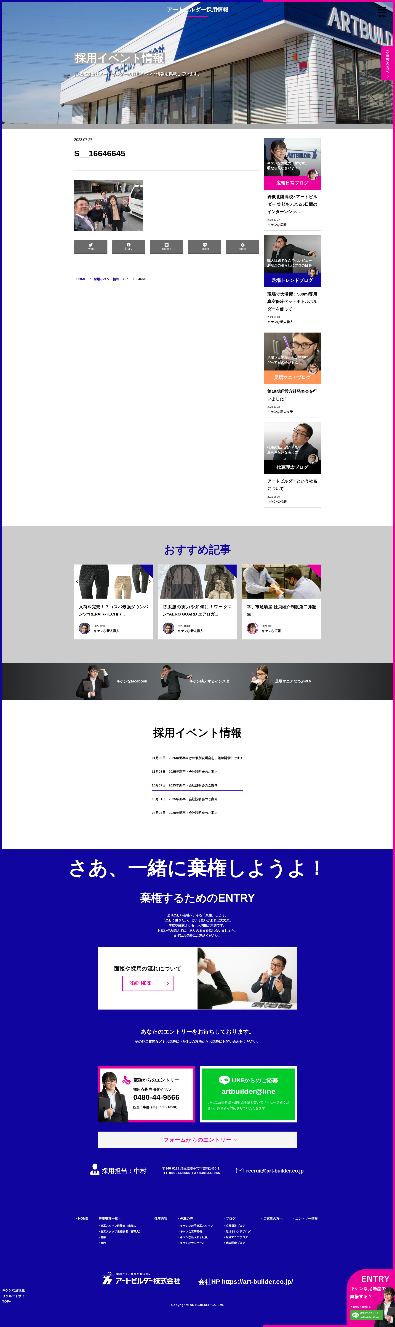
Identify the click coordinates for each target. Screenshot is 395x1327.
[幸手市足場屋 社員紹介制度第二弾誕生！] (281, 582)
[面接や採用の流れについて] (147, 983)
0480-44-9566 (156, 1097)
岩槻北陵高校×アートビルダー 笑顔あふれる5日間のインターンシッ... (292, 204)
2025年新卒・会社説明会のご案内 (185, 771)
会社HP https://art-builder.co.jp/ (245, 1281)
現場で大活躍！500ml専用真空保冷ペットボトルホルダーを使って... (292, 301)
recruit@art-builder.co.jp (275, 1171)
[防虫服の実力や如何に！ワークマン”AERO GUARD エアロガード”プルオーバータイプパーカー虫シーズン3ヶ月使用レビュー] (197, 582)
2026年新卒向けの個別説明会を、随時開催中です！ (197, 758)
